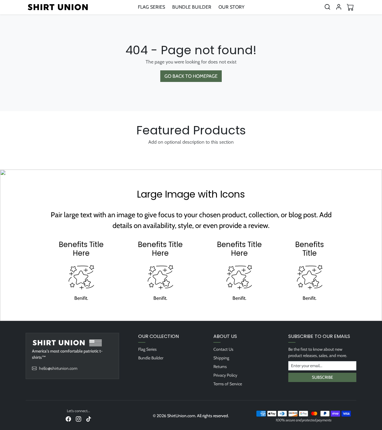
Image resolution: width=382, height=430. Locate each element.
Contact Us (223, 349)
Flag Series (147, 349)
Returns (220, 366)
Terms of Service (227, 383)
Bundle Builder (150, 358)
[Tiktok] (89, 418)
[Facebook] (68, 418)
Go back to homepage (191, 76)
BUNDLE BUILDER (191, 7)
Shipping (221, 358)
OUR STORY (231, 7)
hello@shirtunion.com (58, 368)
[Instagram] (78, 418)
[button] (327, 6)
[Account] (338, 6)
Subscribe (322, 377)
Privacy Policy (225, 375)
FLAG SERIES (151, 7)
